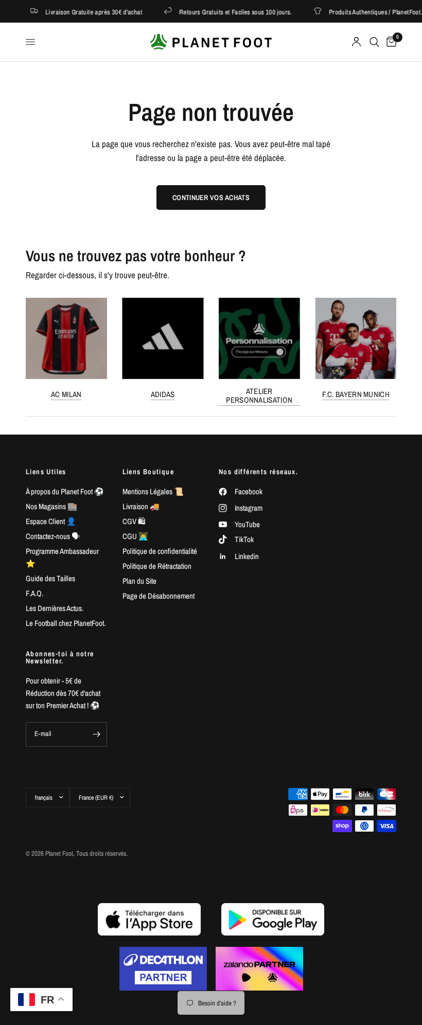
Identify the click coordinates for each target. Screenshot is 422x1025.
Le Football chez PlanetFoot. (66, 623)
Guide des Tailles (50, 578)
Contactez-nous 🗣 (53, 536)
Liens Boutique (148, 471)
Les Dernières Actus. (54, 608)
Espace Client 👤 (51, 521)
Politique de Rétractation (156, 566)
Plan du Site (139, 581)
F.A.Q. (34, 593)
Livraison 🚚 (141, 506)
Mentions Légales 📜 (153, 491)
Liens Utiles (46, 471)
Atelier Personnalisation (259, 395)
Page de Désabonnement (158, 595)
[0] (389, 42)
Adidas (163, 393)
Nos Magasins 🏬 (51, 506)
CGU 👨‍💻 (135, 536)
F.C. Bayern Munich (356, 393)
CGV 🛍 (134, 521)
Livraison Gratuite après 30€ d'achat (88, 11)
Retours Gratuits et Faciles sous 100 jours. (229, 11)
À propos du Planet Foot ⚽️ (65, 491)
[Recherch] (374, 42)
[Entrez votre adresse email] (96, 734)
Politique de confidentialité (159, 551)
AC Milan (66, 393)
